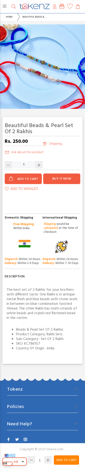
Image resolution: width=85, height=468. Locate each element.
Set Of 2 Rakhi (52, 339)
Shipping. (55, 144)
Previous (4, 66)
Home (9, 17)
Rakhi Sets (55, 334)
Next (80, 66)
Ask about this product (27, 152)
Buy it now (61, 178)
